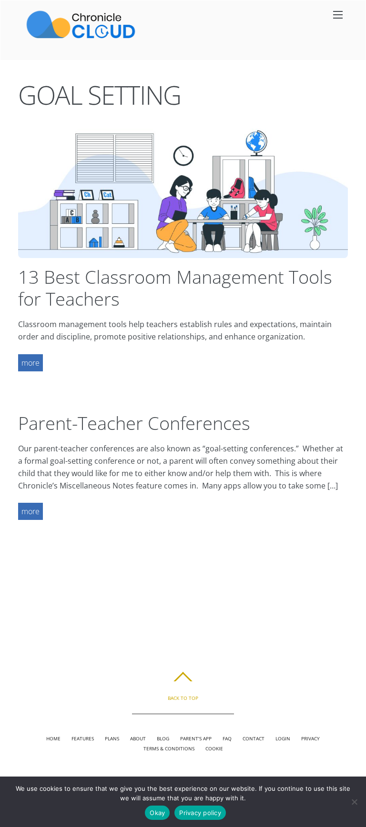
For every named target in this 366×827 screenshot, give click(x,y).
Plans (112, 738)
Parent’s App (196, 738)
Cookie (214, 748)
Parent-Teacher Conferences (134, 422)
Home (53, 738)
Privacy (310, 738)
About (138, 738)
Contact (253, 738)
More (30, 363)
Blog (163, 738)
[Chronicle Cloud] (81, 38)
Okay (157, 813)
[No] (354, 802)
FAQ (227, 738)
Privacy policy (200, 813)
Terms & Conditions (168, 748)
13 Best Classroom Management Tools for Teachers (175, 287)
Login (282, 738)
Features (82, 738)
